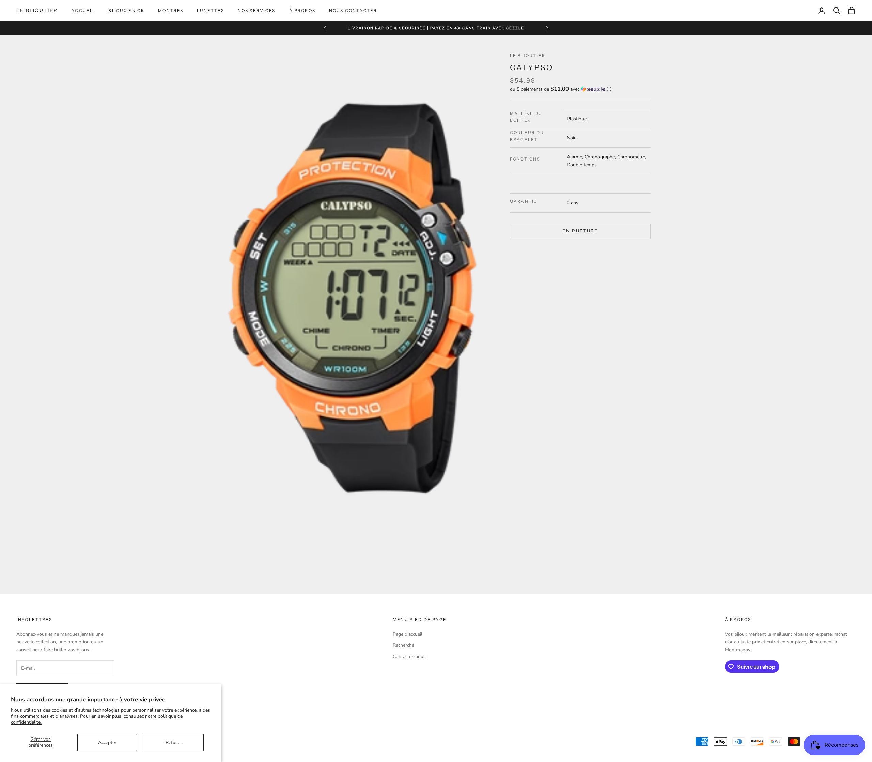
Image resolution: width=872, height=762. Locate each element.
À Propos (302, 10)
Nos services (257, 10)
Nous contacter (353, 10)
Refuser (174, 742)
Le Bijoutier (527, 55)
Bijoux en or (126, 10)
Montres (170, 10)
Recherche (403, 645)
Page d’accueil (407, 634)
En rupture (580, 231)
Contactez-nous (409, 656)
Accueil (83, 10)
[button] (580, 89)
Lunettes (210, 10)
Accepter (107, 742)
